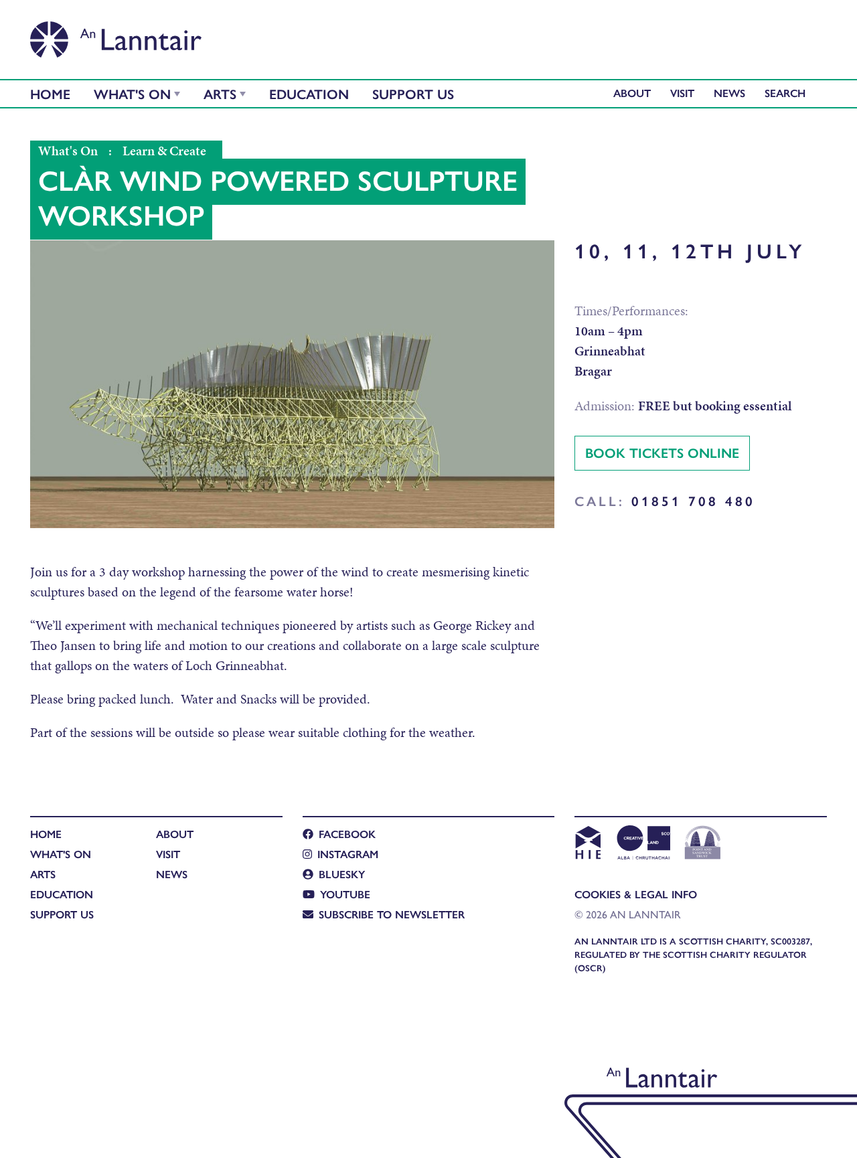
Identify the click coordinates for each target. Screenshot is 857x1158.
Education (309, 93)
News (729, 92)
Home (50, 93)
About (632, 92)
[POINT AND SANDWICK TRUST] (702, 844)
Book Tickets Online (662, 452)
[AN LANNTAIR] (116, 35)
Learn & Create (164, 150)
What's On (132, 93)
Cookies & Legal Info (635, 894)
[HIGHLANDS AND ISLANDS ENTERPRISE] (587, 844)
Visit (682, 92)
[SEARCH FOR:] (788, 92)
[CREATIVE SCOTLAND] (642, 844)
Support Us (413, 93)
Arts (220, 93)
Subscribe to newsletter (392, 914)
